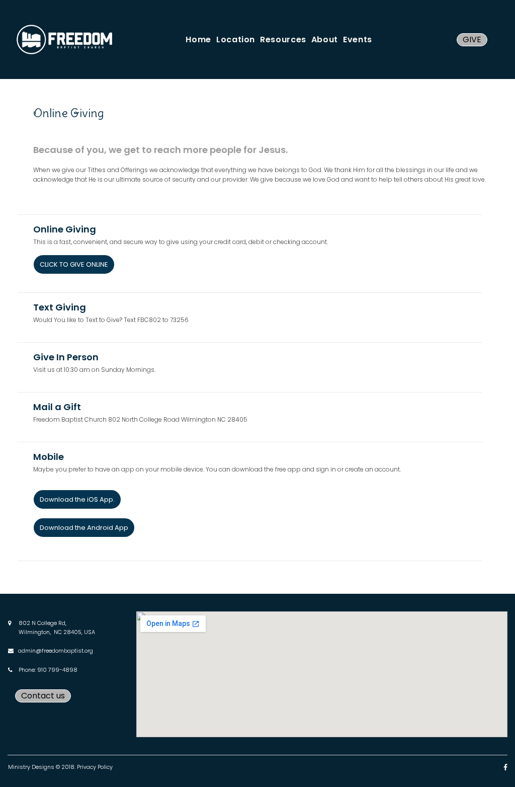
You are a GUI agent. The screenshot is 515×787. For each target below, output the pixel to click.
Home (198, 40)
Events (357, 40)
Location (235, 40)
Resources (283, 40)
